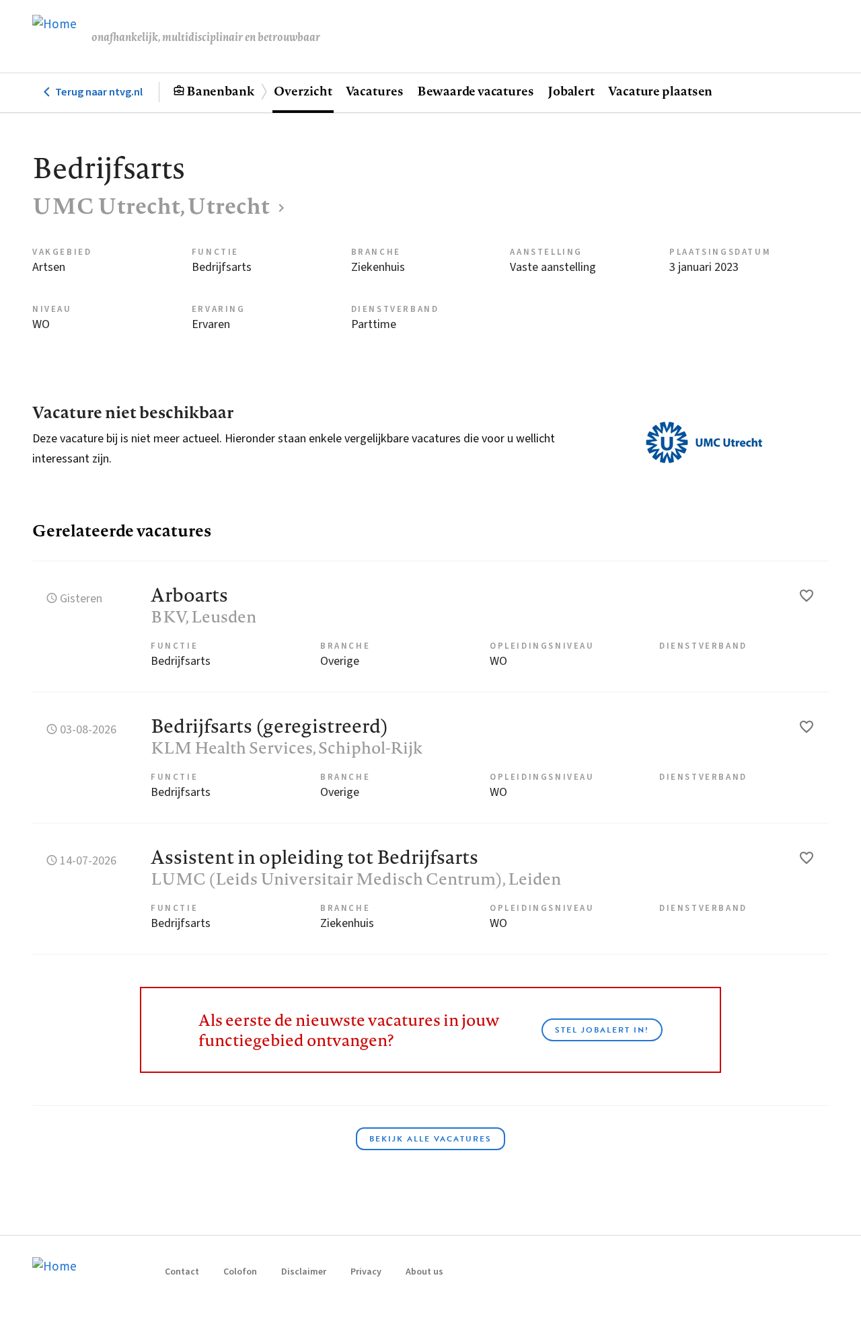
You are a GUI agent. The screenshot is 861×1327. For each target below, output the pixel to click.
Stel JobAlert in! (602, 1030)
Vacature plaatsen (660, 90)
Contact (182, 1272)
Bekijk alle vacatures (430, 1139)
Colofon (240, 1272)
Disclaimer (303, 1272)
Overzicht (303, 90)
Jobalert (571, 90)
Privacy (365, 1272)
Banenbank (220, 90)
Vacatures (375, 90)
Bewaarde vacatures (475, 90)
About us (424, 1272)
